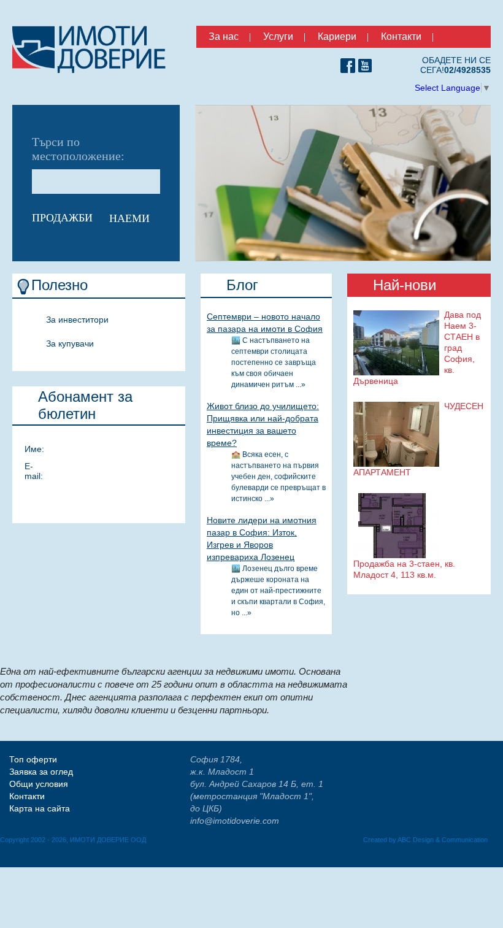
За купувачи (70, 343)
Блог (242, 285)
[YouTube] (365, 70)
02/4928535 (467, 70)
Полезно (59, 285)
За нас (224, 36)
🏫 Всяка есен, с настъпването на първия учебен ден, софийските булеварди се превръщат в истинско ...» (278, 476)
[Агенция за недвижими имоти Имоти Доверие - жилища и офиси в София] (89, 70)
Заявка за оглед (41, 772)
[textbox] (96, 181)
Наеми (129, 218)
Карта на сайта (39, 808)
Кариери (337, 36)
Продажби (62, 218)
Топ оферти (33, 759)
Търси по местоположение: (78, 149)
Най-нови (404, 285)
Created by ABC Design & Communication (425, 839)
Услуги (278, 36)
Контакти (401, 36)
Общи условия (38, 784)
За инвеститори (77, 319)
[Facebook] (347, 70)
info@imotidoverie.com (234, 821)
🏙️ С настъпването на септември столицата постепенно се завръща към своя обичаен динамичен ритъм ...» (273, 362)
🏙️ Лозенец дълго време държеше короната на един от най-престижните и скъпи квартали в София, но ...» (278, 590)
